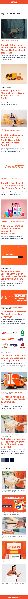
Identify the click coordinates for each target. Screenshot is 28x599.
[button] (1, 2)
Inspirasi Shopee (6, 42)
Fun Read (8, 130)
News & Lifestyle (15, 130)
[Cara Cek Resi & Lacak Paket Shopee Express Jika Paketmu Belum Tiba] (14, 166)
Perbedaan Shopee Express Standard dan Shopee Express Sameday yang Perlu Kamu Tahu (14, 275)
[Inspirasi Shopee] (14, 2)
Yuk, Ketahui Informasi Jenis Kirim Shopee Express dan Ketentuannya (12, 230)
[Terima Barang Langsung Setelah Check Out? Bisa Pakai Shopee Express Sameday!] (14, 423)
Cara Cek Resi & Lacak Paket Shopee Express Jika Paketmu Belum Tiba (13, 185)
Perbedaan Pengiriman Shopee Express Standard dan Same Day (14, 399)
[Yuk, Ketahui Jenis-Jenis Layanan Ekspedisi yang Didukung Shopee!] (14, 339)
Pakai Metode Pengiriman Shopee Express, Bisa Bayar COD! (14, 314)
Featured (3, 130)
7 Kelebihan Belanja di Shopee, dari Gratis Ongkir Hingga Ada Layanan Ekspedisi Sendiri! (12, 140)
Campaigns (13, 86)
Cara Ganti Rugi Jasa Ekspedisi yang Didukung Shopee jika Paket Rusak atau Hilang (13, 49)
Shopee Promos (14, 40)
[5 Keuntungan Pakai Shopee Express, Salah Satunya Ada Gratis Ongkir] (14, 73)
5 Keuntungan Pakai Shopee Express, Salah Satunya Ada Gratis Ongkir (12, 94)
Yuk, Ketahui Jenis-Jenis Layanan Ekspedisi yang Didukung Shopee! (13, 358)
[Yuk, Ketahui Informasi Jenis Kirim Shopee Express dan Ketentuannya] (14, 209)
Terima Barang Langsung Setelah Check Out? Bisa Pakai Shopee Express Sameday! (13, 443)
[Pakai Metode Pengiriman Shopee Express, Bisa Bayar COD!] (14, 297)
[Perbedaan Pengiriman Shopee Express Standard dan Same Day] (14, 380)
